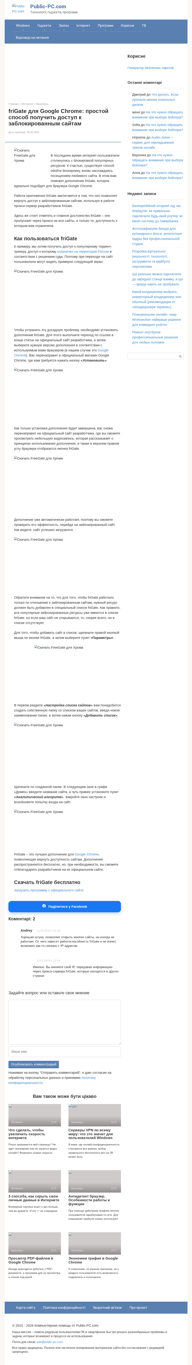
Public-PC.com (48, 6)
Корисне (127, 25)
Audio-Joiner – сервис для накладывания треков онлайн (153, 142)
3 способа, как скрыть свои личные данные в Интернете (33, 1198)
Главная (13, 103)
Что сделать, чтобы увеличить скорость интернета (26, 1134)
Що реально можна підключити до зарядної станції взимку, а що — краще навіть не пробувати (157, 279)
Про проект (138, 1308)
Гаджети (44, 25)
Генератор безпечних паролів (151, 68)
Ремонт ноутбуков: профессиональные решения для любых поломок (155, 337)
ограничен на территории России (83, 251)
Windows (23, 25)
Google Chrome (87, 854)
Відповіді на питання (32, 37)
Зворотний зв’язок (107, 1308)
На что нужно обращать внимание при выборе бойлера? (157, 160)
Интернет (27, 103)
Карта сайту (25, 1308)
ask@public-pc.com (50, 1342)
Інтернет (83, 25)
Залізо (64, 25)
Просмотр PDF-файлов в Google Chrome (30, 1260)
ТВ (144, 25)
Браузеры (42, 103)
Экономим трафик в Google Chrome (93, 1260)
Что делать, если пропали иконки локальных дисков (155, 100)
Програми (105, 25)
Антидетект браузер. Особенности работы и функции (89, 1200)
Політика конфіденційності (64, 1308)
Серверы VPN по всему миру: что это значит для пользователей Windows (90, 1134)
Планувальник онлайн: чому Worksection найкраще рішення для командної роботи (156, 320)
